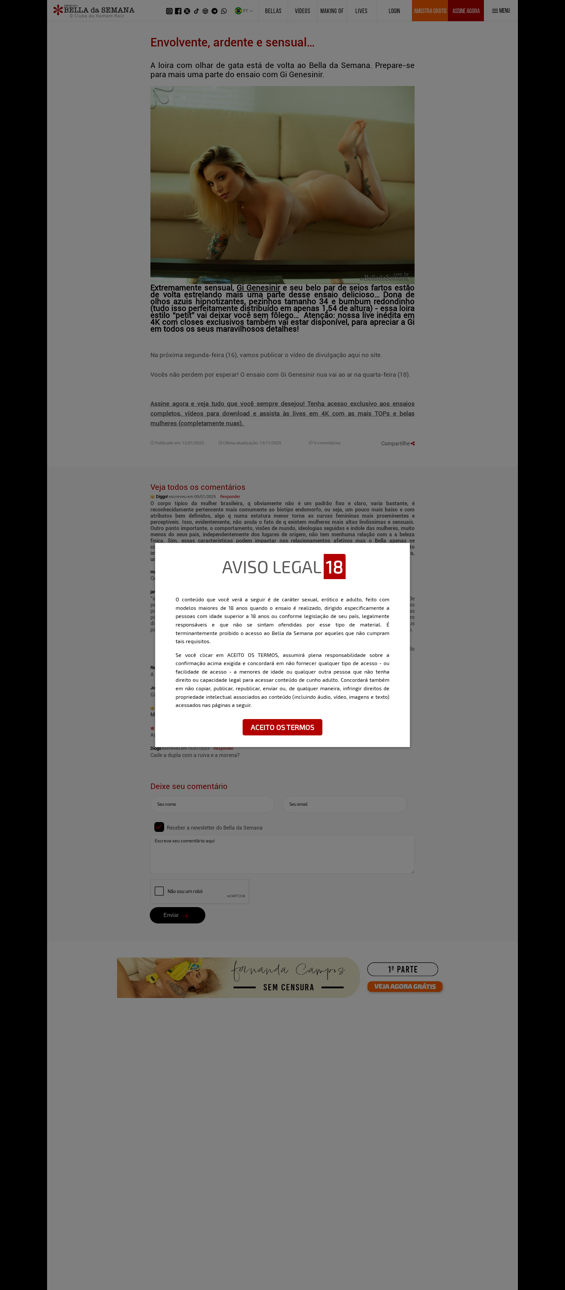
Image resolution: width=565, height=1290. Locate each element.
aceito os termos (282, 727)
